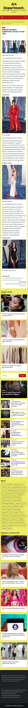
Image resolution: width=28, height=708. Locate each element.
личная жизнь (5, 515)
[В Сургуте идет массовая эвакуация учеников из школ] (5, 443)
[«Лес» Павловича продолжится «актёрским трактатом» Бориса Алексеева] (5, 404)
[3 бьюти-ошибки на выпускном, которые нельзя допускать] (14, 303)
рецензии (11, 522)
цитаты (9, 528)
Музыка (9, 509)
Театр (4, 390)
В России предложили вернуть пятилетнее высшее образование (17, 472)
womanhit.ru (12, 270)
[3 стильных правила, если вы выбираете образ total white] (14, 329)
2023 (3, 484)
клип (22, 512)
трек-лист (23, 525)
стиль (17, 525)
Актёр (9, 487)
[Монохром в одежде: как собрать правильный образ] (14, 355)
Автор (22, 484)
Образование (14, 430)
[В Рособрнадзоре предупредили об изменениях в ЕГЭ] (5, 434)
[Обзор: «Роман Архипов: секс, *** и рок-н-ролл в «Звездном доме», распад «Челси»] (14, 571)
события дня (11, 525)
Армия (23, 487)
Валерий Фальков (10, 493)
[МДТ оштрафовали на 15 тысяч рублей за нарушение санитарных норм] (5, 424)
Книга (3, 506)
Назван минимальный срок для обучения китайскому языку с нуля (18, 463)
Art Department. (14, 6)
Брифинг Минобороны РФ (13, 490)
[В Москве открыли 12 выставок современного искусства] (14, 651)
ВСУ (3, 493)
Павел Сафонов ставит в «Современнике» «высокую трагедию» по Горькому (18, 414)
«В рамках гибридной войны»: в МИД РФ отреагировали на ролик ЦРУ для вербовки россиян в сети (13, 635)
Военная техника (6, 500)
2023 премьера (9, 484)
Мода (4, 27)
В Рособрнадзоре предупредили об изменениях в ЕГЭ (16, 434)
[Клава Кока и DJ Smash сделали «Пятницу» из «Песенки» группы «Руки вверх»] (14, 544)
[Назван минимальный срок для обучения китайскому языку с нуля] (5, 463)
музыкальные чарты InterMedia (18, 515)
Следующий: (15, 283)
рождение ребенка (19, 522)
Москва (4, 509)
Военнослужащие (16, 500)
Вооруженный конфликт (8, 503)
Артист (3, 490)
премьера (4, 522)
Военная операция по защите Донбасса (11, 497)
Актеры (3, 487)
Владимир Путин (20, 493)
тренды (4, 528)
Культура (9, 506)
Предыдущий (12, 278)
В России (24, 490)
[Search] (25, 17)
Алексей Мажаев (16, 487)
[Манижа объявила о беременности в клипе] (14, 597)
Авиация (16, 484)
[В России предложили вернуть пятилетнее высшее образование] (5, 473)
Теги (10, 512)
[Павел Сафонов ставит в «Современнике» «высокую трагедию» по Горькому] (5, 414)
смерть (3, 525)
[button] (2, 17)
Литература (16, 506)
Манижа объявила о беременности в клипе (13, 608)
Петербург (4, 512)
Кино (24, 503)
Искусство (18, 503)
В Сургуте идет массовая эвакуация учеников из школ (18, 443)
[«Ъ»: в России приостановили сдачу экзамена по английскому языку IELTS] (5, 453)
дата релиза (16, 512)
